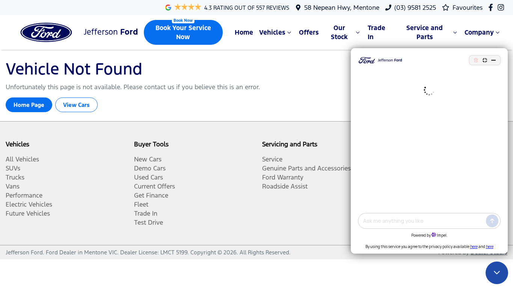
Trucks (15, 177)
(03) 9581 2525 (415, 7)
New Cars (147, 159)
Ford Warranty (282, 177)
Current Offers (154, 186)
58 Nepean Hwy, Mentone (341, 7)
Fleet (141, 204)
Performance (24, 195)
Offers (309, 32)
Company (479, 32)
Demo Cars (150, 168)
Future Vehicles (28, 213)
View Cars (76, 104)
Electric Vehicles (29, 204)
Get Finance (151, 195)
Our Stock (339, 32)
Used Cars (148, 177)
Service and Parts (424, 32)
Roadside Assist (285, 186)
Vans (13, 186)
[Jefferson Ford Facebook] (492, 7)
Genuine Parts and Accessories (306, 168)
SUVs (13, 168)
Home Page (29, 104)
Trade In (376, 32)
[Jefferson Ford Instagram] (502, 7)
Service (272, 159)
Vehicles (272, 32)
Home (244, 32)
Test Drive (148, 222)
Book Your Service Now (183, 32)
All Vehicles (22, 159)
